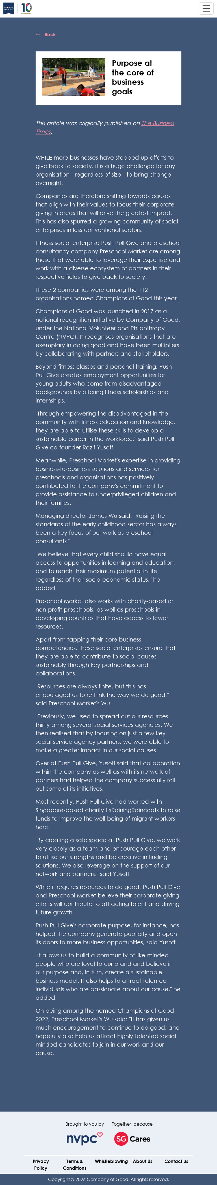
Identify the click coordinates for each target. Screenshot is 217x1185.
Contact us (176, 1161)
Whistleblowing (111, 1161)
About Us (142, 1161)
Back (50, 34)
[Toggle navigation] (206, 8)
